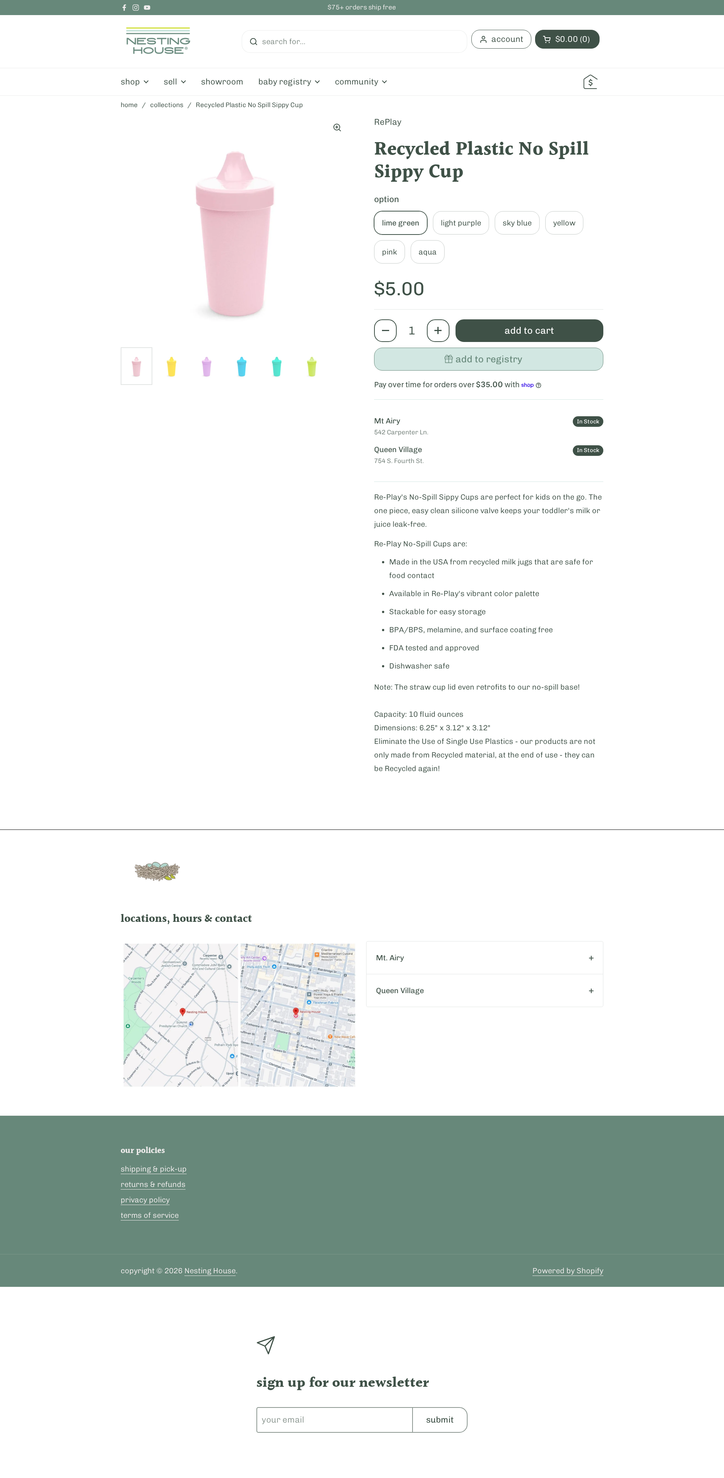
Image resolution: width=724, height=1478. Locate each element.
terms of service (150, 1215)
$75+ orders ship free (362, 7)
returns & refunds (153, 1184)
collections (166, 105)
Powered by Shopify (567, 1270)
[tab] (485, 957)
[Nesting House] (158, 41)
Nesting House (210, 1270)
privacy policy (145, 1199)
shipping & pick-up (154, 1168)
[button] (385, 330)
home (129, 105)
